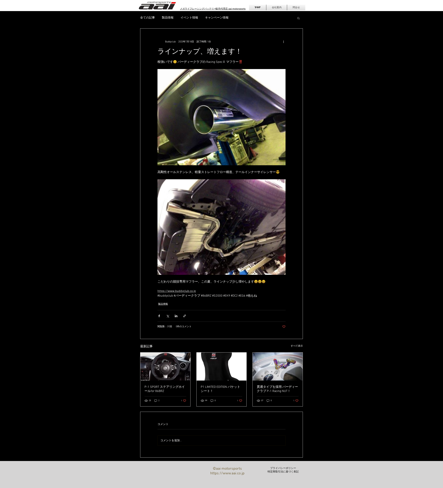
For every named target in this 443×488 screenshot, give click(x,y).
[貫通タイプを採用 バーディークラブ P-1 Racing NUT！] (278, 367)
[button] (298, 18)
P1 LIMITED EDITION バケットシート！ (220, 389)
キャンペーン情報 (217, 18)
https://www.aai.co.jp (227, 473)
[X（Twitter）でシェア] (167, 316)
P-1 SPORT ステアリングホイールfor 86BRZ (164, 389)
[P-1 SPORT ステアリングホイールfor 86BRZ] (165, 367)
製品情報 (168, 18)
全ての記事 (147, 18)
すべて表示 (297, 346)
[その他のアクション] (283, 42)
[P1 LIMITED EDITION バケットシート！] (222, 367)
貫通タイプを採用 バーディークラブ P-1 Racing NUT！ (277, 389)
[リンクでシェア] (184, 316)
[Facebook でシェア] (159, 316)
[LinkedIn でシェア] (176, 316)
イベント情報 (189, 18)
